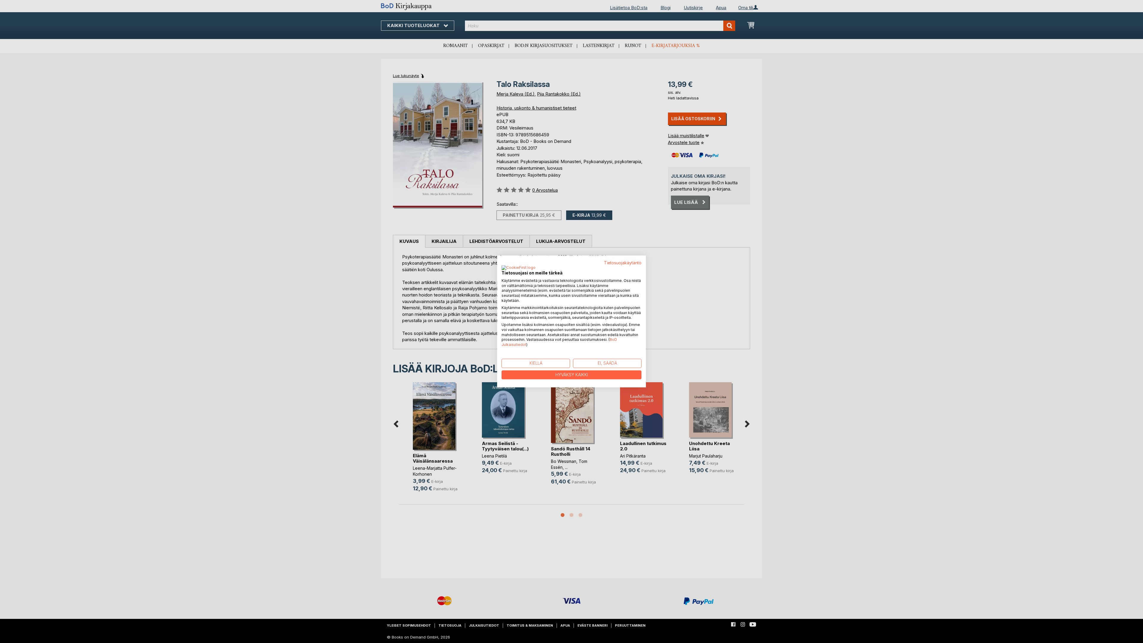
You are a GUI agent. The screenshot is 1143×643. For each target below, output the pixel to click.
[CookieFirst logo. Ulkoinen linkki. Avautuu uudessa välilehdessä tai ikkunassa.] (518, 268)
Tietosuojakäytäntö (622, 262)
